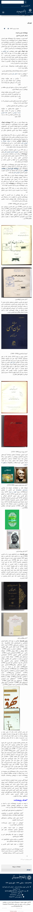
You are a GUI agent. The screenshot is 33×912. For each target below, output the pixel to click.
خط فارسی (4, 113)
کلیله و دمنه (13, 492)
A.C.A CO (4, 908)
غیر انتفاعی (5, 51)
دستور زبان (15, 74)
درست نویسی (17, 113)
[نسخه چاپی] (8, 28)
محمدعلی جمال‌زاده (22, 490)
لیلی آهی (12, 362)
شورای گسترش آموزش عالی (11, 152)
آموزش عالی (17, 172)
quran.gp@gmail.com (11, 891)
